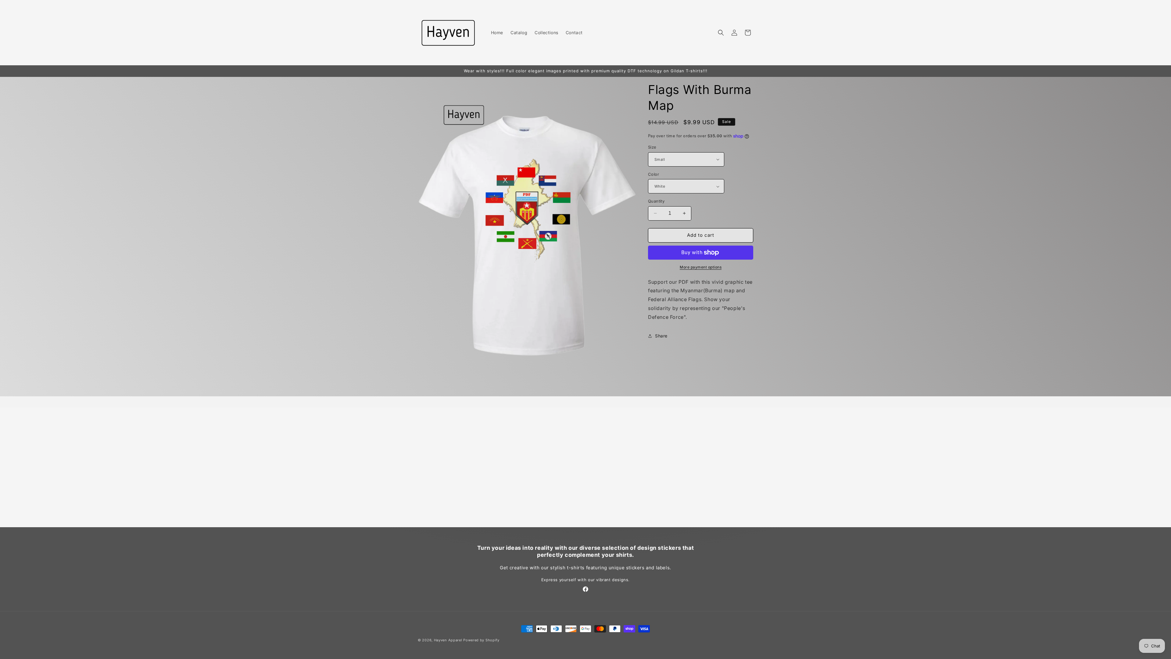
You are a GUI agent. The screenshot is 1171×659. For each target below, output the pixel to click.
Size (652, 147)
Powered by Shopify (481, 640)
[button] (721, 32)
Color (653, 174)
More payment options (701, 267)
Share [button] (661, 335)
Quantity (656, 201)
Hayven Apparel (448, 640)
